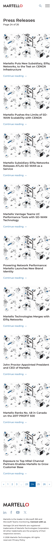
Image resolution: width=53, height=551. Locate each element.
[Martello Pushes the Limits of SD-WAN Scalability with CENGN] (26, 97)
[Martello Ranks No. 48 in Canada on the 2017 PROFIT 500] (26, 395)
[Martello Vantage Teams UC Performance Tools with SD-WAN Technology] (26, 196)
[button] (40, 6)
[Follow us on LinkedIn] (4, 512)
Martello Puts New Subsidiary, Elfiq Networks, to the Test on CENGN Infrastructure (26, 66)
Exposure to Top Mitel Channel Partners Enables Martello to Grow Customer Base (25, 464)
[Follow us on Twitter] (25, 512)
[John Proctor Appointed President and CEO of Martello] (26, 347)
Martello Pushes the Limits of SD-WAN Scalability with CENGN (25, 116)
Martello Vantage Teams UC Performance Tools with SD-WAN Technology (25, 217)
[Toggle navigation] (47, 6)
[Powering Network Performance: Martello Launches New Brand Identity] (26, 248)
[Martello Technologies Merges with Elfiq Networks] (26, 299)
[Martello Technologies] (13, 6)
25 (38, 484)
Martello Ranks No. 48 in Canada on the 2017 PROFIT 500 (25, 414)
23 (26, 484)
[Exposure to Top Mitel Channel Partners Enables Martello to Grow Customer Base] (26, 443)
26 (44, 484)
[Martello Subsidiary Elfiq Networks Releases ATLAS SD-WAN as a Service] (26, 145)
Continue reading (15, 75)
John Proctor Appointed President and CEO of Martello (26, 366)
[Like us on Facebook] (11, 512)
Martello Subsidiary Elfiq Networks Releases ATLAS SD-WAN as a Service (26, 165)
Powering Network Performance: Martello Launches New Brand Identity (25, 268)
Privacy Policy (18, 540)
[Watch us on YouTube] (18, 512)
